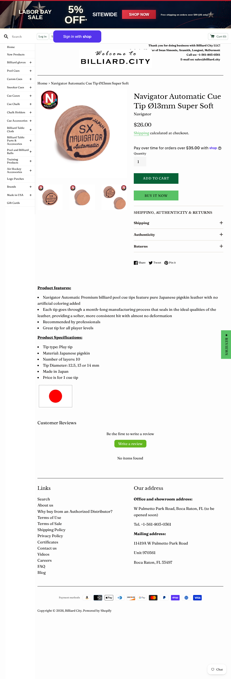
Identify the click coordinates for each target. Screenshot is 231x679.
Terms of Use (49, 517)
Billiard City (73, 610)
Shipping (141, 133)
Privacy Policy (50, 535)
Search (43, 499)
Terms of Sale (49, 523)
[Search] (6, 36)
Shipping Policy (51, 529)
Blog (41, 572)
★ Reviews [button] (226, 344)
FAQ (41, 566)
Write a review (130, 443)
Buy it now (156, 195)
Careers (44, 560)
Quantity (140, 153)
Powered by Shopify (97, 610)
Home (42, 83)
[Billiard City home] (115, 59)
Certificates (47, 542)
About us (45, 505)
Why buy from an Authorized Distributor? (74, 511)
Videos (43, 554)
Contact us (47, 548)
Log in (42, 36)
